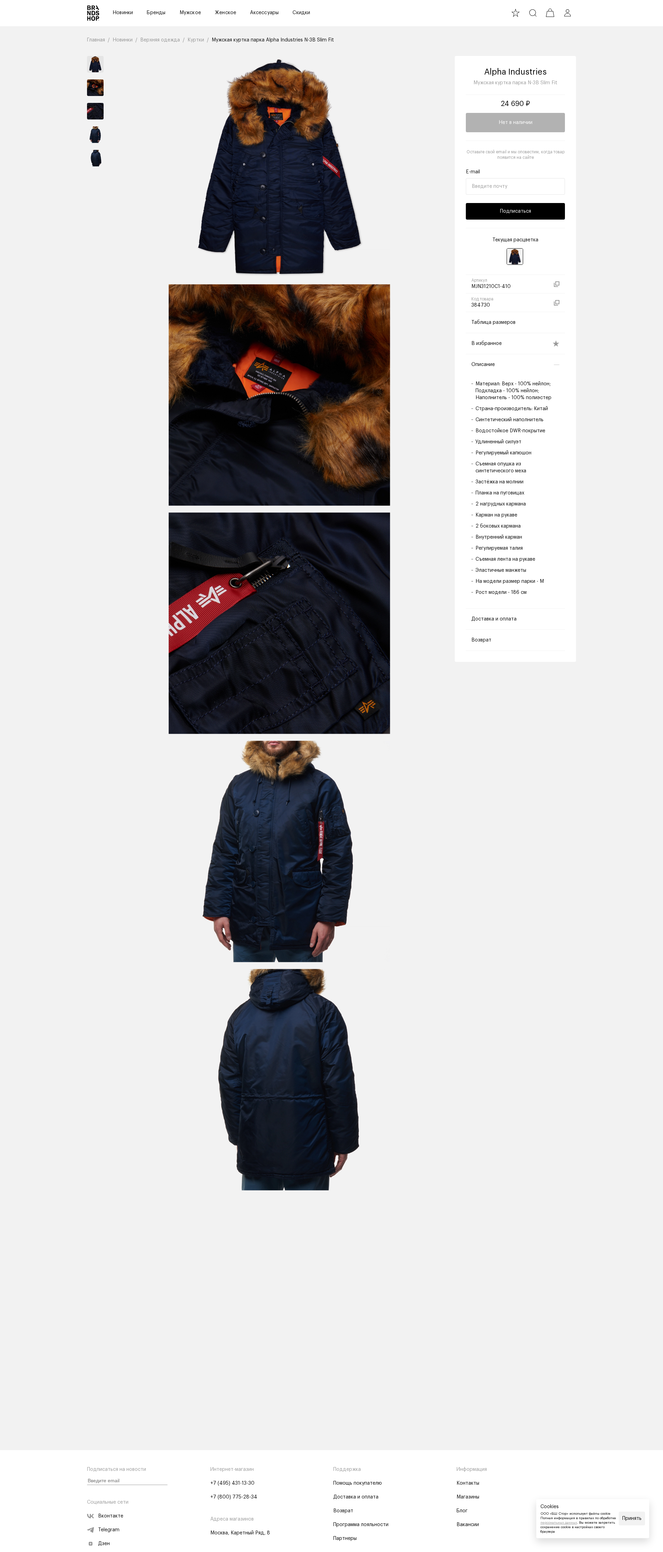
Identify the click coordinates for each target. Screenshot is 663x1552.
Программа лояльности (360, 1524)
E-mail (473, 172)
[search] (532, 12)
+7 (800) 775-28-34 (233, 1497)
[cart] (550, 12)
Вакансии (468, 1524)
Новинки (123, 12)
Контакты (468, 1483)
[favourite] (515, 12)
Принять (632, 1518)
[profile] (567, 12)
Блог (462, 1510)
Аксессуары (264, 12)
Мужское (190, 12)
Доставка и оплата (355, 1497)
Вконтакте (110, 1516)
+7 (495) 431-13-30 (232, 1483)
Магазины (468, 1497)
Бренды (156, 12)
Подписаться (515, 211)
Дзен (104, 1543)
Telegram (108, 1529)
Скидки (301, 12)
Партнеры (345, 1538)
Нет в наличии (515, 122)
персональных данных (558, 1522)
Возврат (343, 1510)
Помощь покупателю (357, 1483)
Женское (225, 12)
